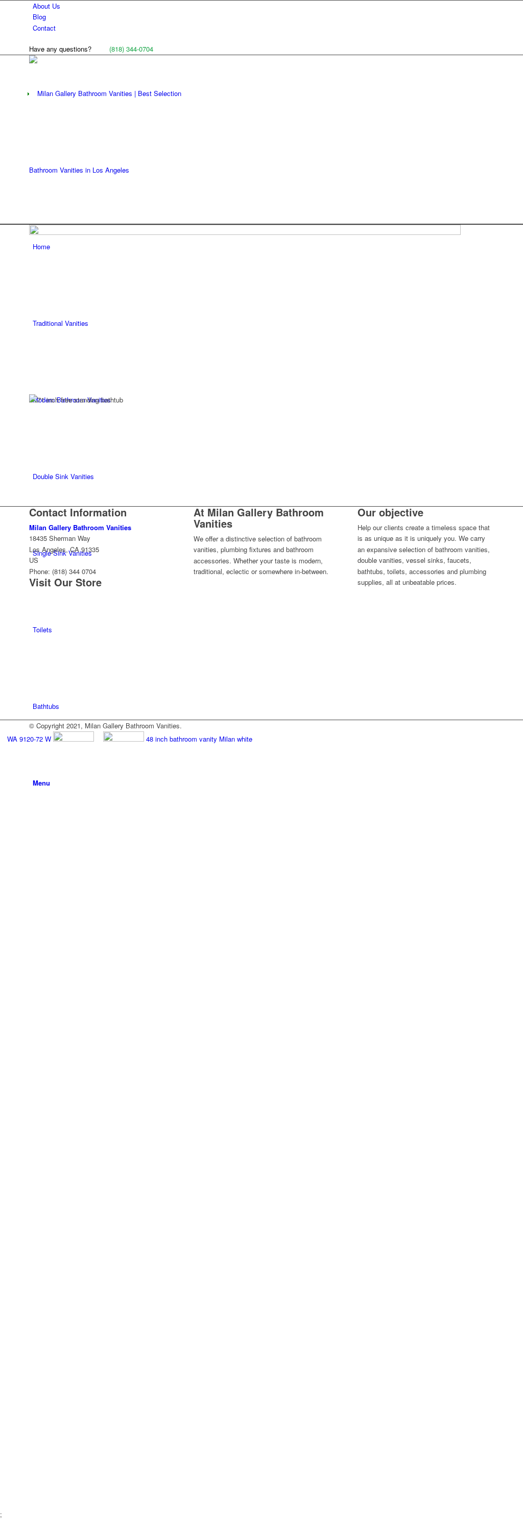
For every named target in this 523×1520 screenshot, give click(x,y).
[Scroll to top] (2, 1503)
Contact (44, 28)
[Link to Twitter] (35, 947)
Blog (39, 16)
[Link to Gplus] (35, 1024)
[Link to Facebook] (35, 869)
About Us (46, 6)
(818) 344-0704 (131, 49)
